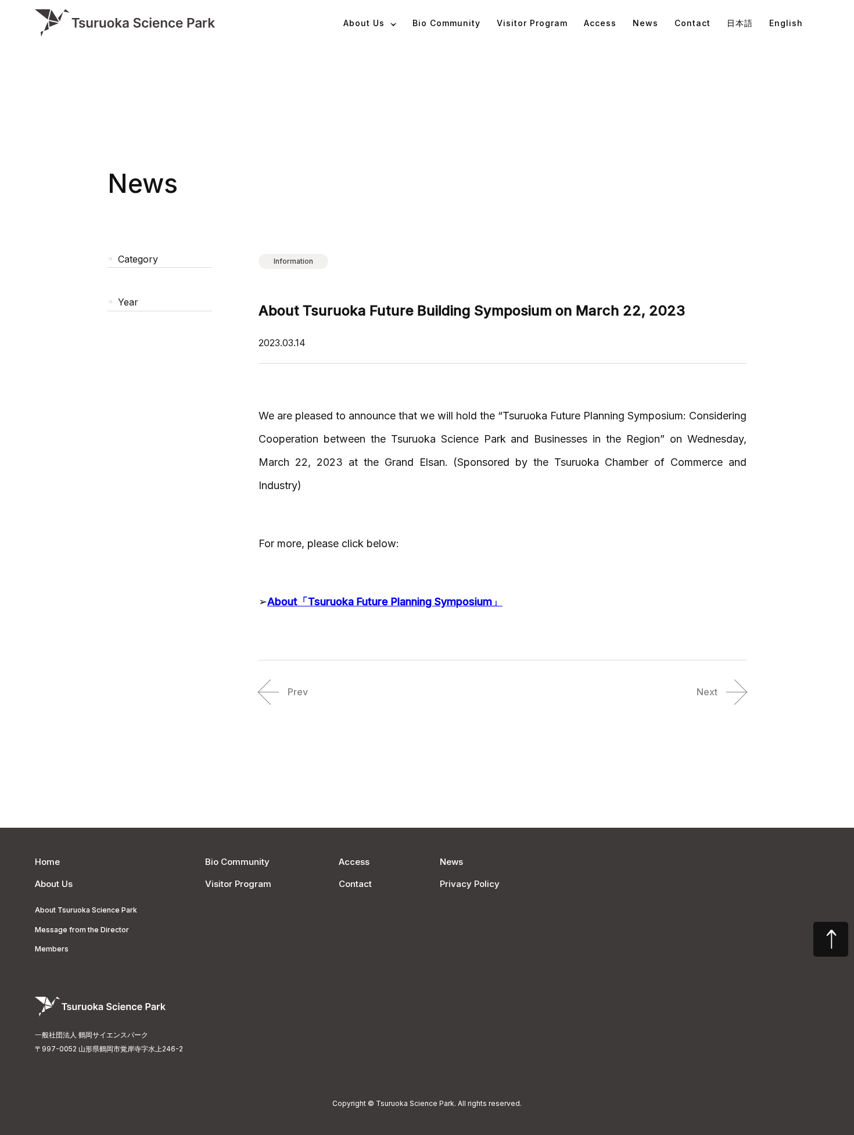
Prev (298, 692)
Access (600, 23)
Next (707, 692)
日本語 (740, 23)
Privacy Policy (470, 883)
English (786, 23)
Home (47, 861)
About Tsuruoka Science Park (86, 910)
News (645, 23)
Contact (692, 23)
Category (138, 259)
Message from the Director (82, 929)
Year (128, 302)
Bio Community (446, 23)
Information (293, 261)
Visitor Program (532, 23)
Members (52, 948)
